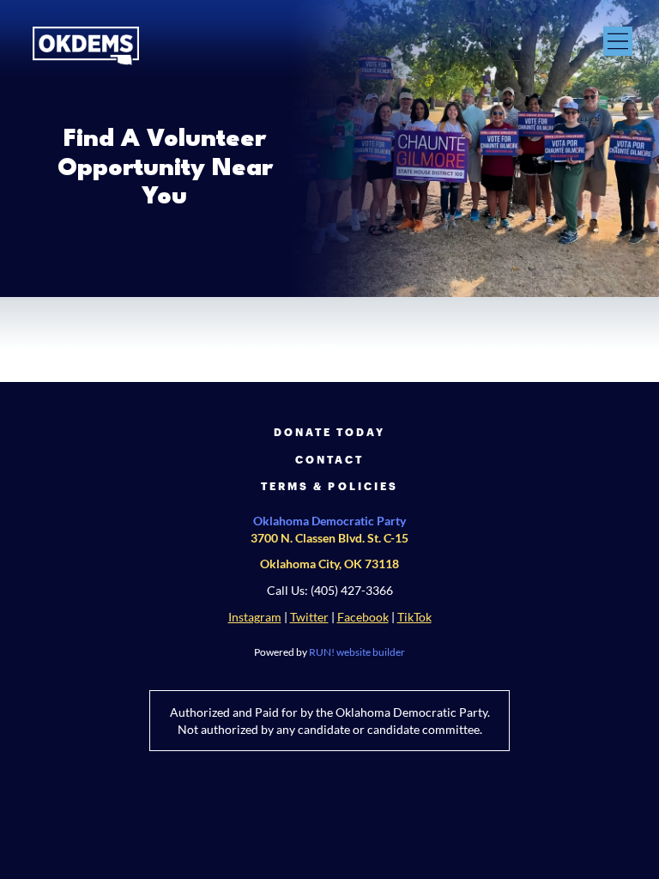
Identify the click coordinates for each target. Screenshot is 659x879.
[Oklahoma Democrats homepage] (86, 46)
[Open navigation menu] (617, 41)
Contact (329, 459)
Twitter (309, 617)
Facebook (363, 617)
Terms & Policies (329, 486)
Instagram (254, 617)
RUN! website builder (357, 652)
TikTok (414, 617)
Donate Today (330, 432)
